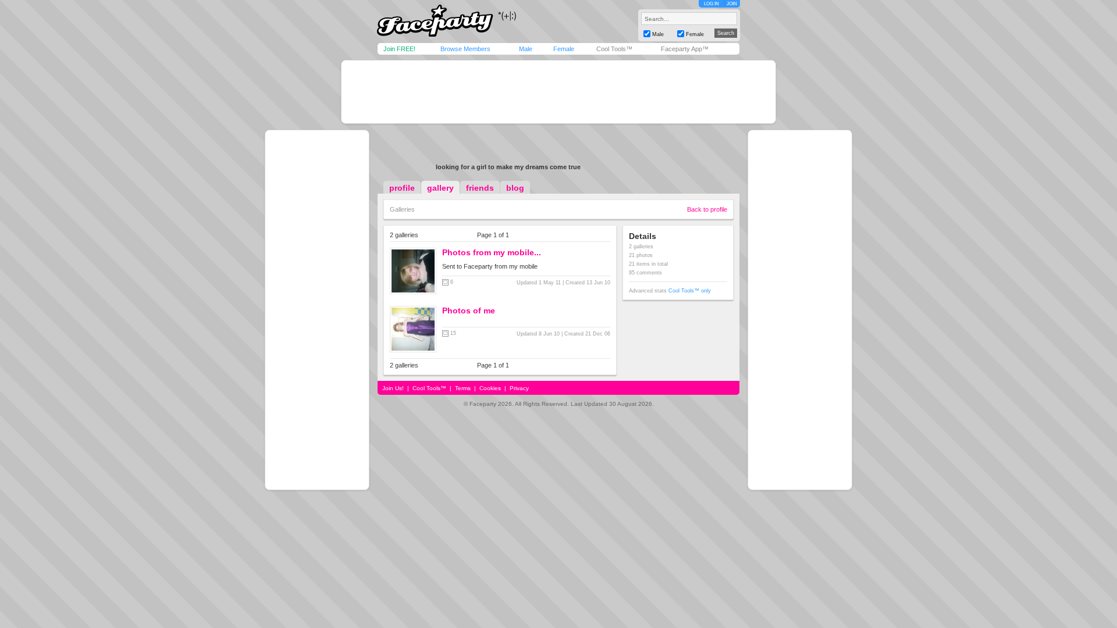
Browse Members (465, 48)
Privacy (519, 388)
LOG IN (711, 3)
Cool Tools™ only (689, 291)
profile (402, 187)
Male (525, 48)
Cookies (490, 388)
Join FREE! (399, 48)
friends (480, 187)
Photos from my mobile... (491, 252)
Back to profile (707, 209)
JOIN (732, 3)
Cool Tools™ (614, 48)
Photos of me (468, 310)
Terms (463, 388)
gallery (440, 187)
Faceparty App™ (685, 48)
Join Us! (393, 388)
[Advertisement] (558, 92)
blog (515, 187)
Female (563, 48)
